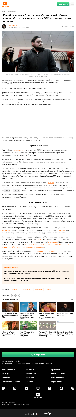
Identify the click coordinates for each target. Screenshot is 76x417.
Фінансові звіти (58, 374)
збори (49, 289)
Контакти (6, 378)
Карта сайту (56, 382)
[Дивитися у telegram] (26, 388)
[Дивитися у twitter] (49, 388)
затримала (6, 230)
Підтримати (63, 4)
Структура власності (11, 382)
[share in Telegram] (19, 295)
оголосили (18, 150)
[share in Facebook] (12, 295)
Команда (5, 374)
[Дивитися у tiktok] (61, 388)
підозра (14, 289)
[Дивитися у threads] (72, 388)
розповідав (53, 242)
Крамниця (55, 370)
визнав (51, 183)
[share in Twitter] (15, 295)
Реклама (30, 370)
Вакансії (30, 378)
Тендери (30, 382)
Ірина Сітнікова (12, 25)
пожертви (38, 289)
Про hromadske (8, 370)
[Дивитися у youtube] (38, 388)
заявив (39, 239)
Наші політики (57, 378)
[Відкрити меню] (72, 4)
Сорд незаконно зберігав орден (50, 251)
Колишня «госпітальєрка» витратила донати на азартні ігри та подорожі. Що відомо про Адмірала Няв (37, 272)
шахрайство (26, 289)
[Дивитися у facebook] (3, 388)
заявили (62, 230)
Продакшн (31, 374)
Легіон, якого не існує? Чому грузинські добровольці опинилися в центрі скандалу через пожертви (37, 279)
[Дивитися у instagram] (14, 388)
